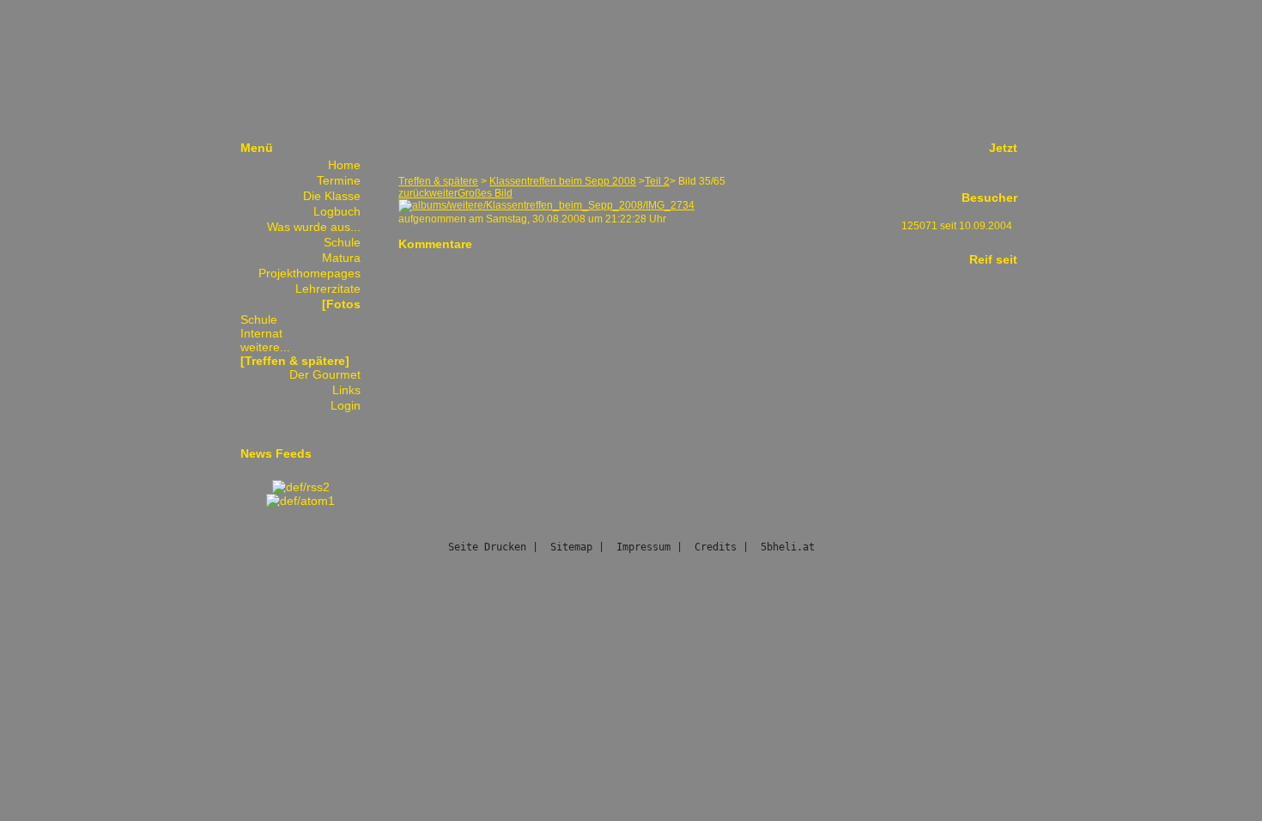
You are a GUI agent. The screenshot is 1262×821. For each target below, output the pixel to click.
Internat (261, 333)
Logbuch (337, 211)
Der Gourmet (325, 374)
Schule (342, 242)
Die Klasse (332, 196)
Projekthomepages (309, 273)
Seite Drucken (487, 547)
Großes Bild (485, 193)
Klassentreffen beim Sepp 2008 (562, 181)
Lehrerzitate (328, 288)
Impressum (643, 547)
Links (346, 390)
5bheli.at (788, 547)
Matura (341, 258)
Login (346, 405)
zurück (413, 193)
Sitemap (571, 547)
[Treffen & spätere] (294, 361)
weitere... (265, 347)
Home (344, 165)
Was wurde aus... (314, 227)
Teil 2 (657, 181)
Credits (716, 547)
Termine (339, 180)
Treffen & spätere (438, 181)
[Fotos (341, 304)
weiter (443, 193)
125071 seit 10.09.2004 (956, 226)
